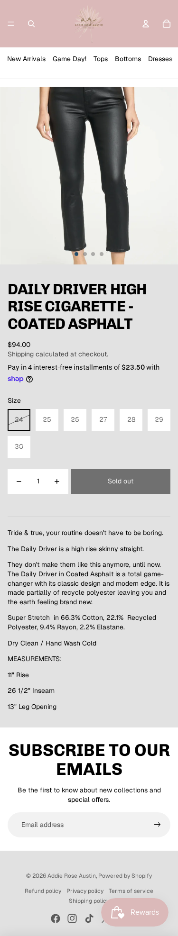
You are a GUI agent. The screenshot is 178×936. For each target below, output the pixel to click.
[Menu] (11, 24)
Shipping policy (89, 901)
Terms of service (131, 891)
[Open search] (31, 23)
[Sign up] (157, 825)
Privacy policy (84, 891)
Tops (101, 59)
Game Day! (69, 59)
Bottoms (128, 59)
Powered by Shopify (125, 876)
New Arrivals (26, 59)
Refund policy (43, 891)
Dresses (160, 59)
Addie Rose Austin (71, 876)
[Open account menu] (145, 23)
